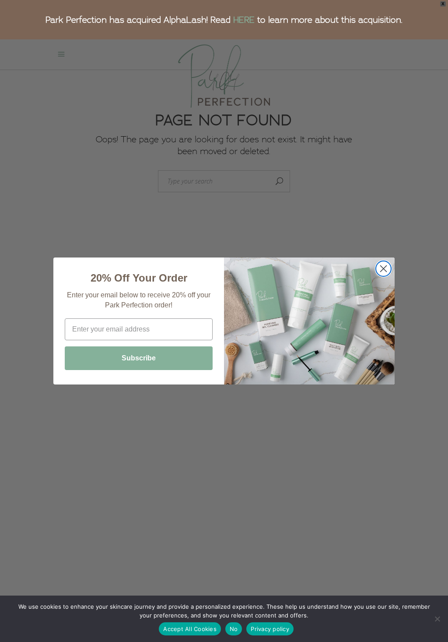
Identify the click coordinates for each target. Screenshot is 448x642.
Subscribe (139, 358)
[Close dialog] (383, 268)
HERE (244, 19)
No (234, 628)
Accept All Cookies (190, 628)
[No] (437, 618)
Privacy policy (270, 628)
